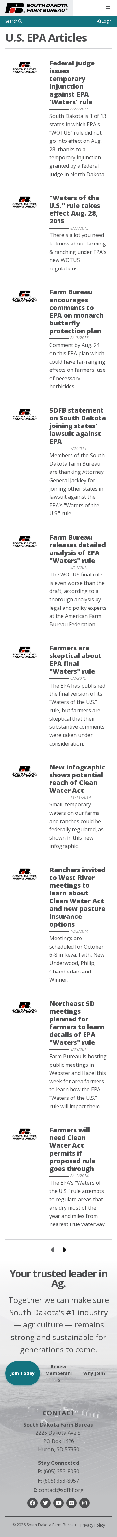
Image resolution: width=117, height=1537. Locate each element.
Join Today (22, 1373)
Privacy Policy (92, 1525)
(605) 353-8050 (58, 1471)
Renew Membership (59, 1373)
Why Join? (94, 1373)
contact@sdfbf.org (58, 1490)
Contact (59, 1412)
